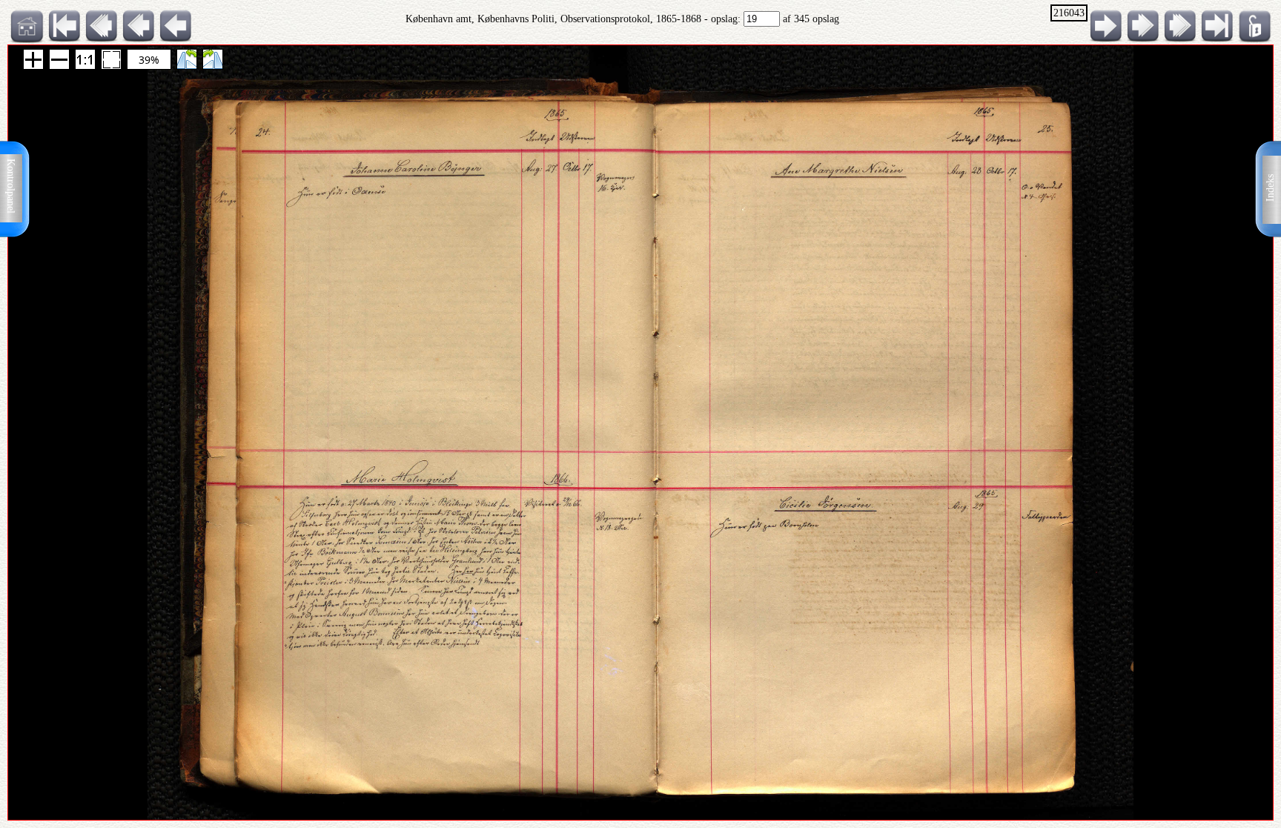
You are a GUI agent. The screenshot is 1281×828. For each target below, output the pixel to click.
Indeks (1270, 188)
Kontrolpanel (10, 186)
